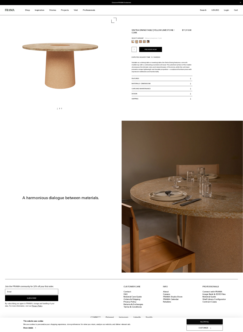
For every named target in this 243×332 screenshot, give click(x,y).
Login (226, 10)
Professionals (89, 10)
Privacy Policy (37, 306)
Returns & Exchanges (133, 304)
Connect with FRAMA (212, 291)
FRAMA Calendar (171, 299)
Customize (203, 328)
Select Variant (138, 38)
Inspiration (39, 10)
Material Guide (209, 296)
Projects (65, 10)
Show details (28, 328)
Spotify (149, 317)
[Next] (89, 63)
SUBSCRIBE (31, 298)
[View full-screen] (114, 20)
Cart (236, 10)
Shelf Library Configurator (214, 299)
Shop (27, 10)
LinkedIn (137, 317)
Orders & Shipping (132, 299)
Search (203, 10)
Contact (127, 291)
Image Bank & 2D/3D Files (213, 294)
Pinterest (110, 317)
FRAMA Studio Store (172, 296)
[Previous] (29, 63)
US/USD (215, 10)
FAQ (126, 294)
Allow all (204, 322)
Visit (76, 10)
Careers (166, 294)
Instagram (123, 317)
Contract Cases (209, 302)
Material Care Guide (132, 296)
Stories (52, 10)
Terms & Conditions (133, 307)
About (166, 291)
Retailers (167, 302)
